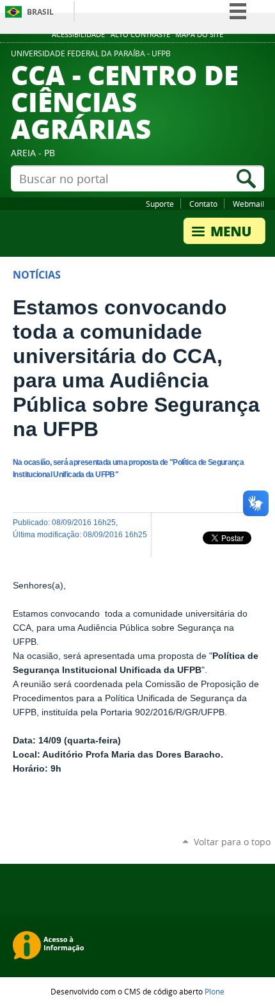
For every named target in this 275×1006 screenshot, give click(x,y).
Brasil (40, 11)
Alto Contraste (140, 34)
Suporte (160, 204)
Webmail (248, 204)
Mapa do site (199, 34)
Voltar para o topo (232, 842)
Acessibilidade (78, 34)
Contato (203, 204)
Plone (214, 991)
